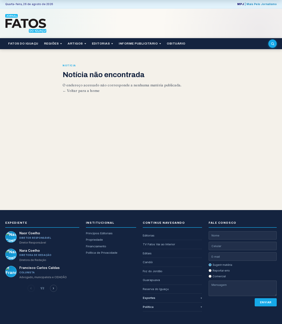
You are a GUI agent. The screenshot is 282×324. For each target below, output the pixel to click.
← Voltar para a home (81, 90)
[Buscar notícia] (272, 43)
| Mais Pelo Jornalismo (257, 4)
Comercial (219, 276)
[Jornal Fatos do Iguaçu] (25, 23)
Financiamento (96, 246)
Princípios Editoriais (99, 233)
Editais (147, 253)
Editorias (148, 235)
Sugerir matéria (222, 264)
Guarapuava (151, 280)
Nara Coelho (29, 250)
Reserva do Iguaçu (156, 289)
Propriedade (94, 239)
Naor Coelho (29, 233)
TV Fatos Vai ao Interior (159, 244)
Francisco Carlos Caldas (39, 268)
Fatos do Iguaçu (23, 43)
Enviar (265, 302)
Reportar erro (221, 270)
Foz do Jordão (152, 271)
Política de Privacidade (101, 252)
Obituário (176, 43)
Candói (148, 262)
